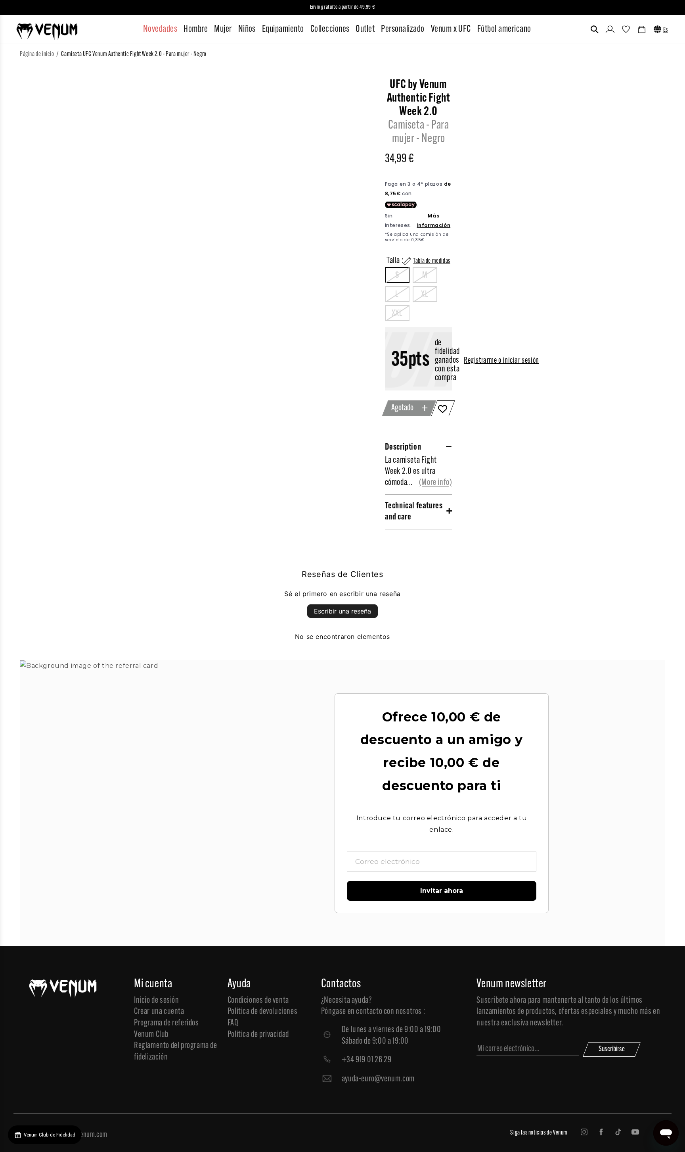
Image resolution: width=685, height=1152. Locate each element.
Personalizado (402, 29)
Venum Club (151, 1034)
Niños (247, 29)
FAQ (233, 1023)
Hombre (196, 29)
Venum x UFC (451, 29)
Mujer (223, 29)
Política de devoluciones (262, 1011)
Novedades (160, 29)
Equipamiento (283, 29)
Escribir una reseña (342, 611)
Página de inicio (37, 54)
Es (665, 30)
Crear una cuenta (159, 1011)
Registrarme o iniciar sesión (501, 361)
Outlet (365, 29)
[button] (594, 29)
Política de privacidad (258, 1034)
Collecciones (330, 29)
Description (403, 447)
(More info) (435, 482)
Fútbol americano (504, 29)
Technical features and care (414, 512)
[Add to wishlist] (443, 408)
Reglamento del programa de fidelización (175, 1051)
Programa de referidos (166, 1023)
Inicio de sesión (156, 1000)
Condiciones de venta (258, 1000)
